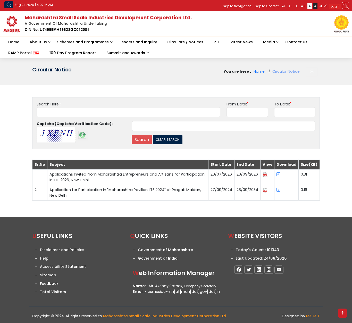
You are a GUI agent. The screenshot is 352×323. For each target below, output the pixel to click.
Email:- (140, 291)
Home (13, 42)
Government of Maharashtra (165, 249)
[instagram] (268, 270)
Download (286, 164)
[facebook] (238, 270)
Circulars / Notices (185, 42)
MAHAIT (313, 316)
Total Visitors (53, 291)
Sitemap (48, 275)
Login (335, 6)
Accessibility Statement (63, 266)
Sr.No (40, 164)
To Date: (282, 104)
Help (44, 258)
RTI (216, 42)
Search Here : (49, 104)
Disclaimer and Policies (62, 249)
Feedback (49, 283)
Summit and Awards (125, 52)
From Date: (237, 104)
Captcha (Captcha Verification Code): (75, 123)
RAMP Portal (20, 52)
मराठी (323, 6)
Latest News (241, 42)
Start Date (221, 164)
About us (38, 42)
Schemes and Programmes (83, 42)
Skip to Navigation (237, 6)
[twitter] (248, 270)
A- (290, 6)
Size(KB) (309, 164)
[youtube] (278, 270)
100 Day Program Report (72, 52)
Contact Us (296, 42)
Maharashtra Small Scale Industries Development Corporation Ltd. (108, 17)
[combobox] (345, 5)
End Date (245, 164)
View (267, 164)
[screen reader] (283, 6)
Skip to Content (267, 6)
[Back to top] (342, 313)
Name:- (140, 285)
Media (269, 42)
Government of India (158, 258)
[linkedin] (258, 270)
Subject (57, 164)
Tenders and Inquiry (138, 42)
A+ (303, 6)
